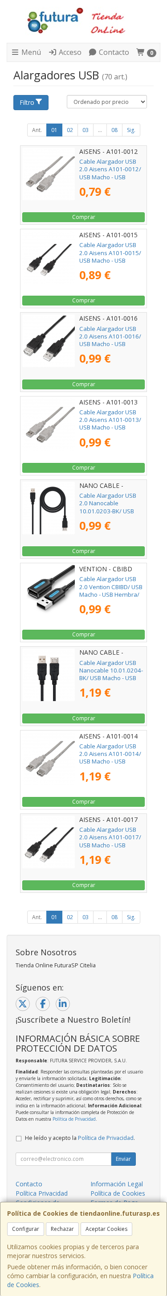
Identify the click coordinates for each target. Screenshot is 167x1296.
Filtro (27, 102)
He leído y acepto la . (80, 1138)
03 (85, 130)
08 (114, 130)
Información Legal (116, 1184)
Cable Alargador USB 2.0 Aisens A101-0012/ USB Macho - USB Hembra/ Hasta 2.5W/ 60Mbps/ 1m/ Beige (110, 176)
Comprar (83, 217)
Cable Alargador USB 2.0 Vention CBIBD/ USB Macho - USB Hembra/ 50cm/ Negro (111, 590)
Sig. (131, 130)
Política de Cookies (117, 1193)
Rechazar (62, 1229)
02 (70, 130)
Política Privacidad (42, 1193)
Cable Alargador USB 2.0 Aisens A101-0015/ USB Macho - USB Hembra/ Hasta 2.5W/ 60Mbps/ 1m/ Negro (110, 260)
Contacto (113, 52)
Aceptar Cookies (106, 1229)
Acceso (69, 52)
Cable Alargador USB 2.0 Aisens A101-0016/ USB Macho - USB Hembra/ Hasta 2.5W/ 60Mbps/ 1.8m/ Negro (110, 344)
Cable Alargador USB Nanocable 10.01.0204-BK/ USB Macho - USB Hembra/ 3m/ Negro (111, 674)
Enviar (123, 1159)
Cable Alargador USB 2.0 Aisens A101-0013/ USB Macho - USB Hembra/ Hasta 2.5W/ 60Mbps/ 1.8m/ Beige (110, 427)
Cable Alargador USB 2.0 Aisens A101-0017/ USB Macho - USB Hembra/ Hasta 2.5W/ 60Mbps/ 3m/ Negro (110, 844)
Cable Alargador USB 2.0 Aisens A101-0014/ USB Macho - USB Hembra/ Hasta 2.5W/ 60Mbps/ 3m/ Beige (110, 761)
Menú (30, 52)
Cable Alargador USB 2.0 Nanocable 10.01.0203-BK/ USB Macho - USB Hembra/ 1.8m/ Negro (109, 510)
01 (54, 130)
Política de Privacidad (74, 1119)
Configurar (25, 1229)
